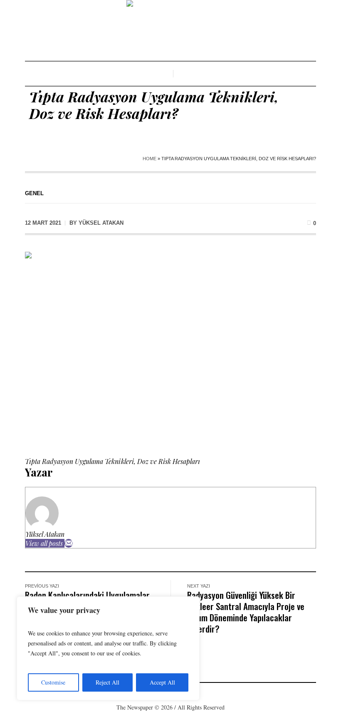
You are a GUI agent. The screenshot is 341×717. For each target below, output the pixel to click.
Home (149, 158)
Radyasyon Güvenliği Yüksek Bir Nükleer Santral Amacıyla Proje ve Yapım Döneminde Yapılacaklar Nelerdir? (245, 611)
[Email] (68, 543)
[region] (108, 648)
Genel (34, 193)
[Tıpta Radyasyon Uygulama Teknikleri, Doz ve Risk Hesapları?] (170, 348)
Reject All (107, 682)
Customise (53, 682)
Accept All (162, 682)
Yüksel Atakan (44, 534)
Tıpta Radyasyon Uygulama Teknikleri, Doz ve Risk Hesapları (112, 461)
